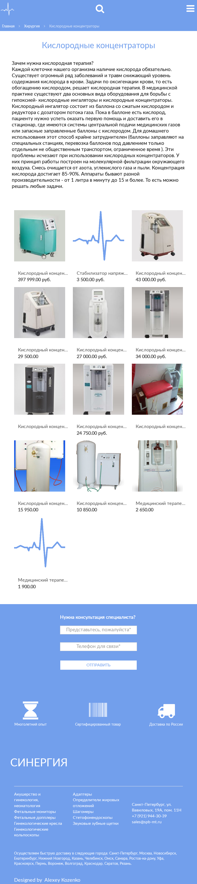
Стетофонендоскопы (93, 818)
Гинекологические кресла (38, 823)
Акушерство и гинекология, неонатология (27, 800)
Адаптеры (82, 794)
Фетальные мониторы (35, 812)
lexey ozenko (62, 880)
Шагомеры (83, 812)
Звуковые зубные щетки (96, 823)
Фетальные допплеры (35, 818)
